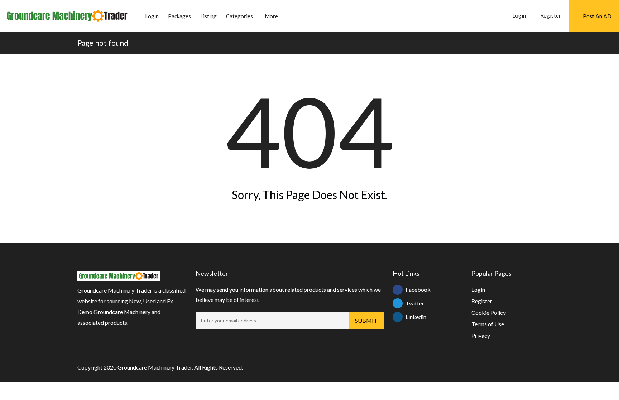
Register (550, 15)
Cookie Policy (488, 312)
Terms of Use (487, 324)
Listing (208, 16)
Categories (239, 16)
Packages (179, 16)
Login (152, 16)
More (271, 16)
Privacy (480, 335)
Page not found (102, 42)
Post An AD (597, 16)
